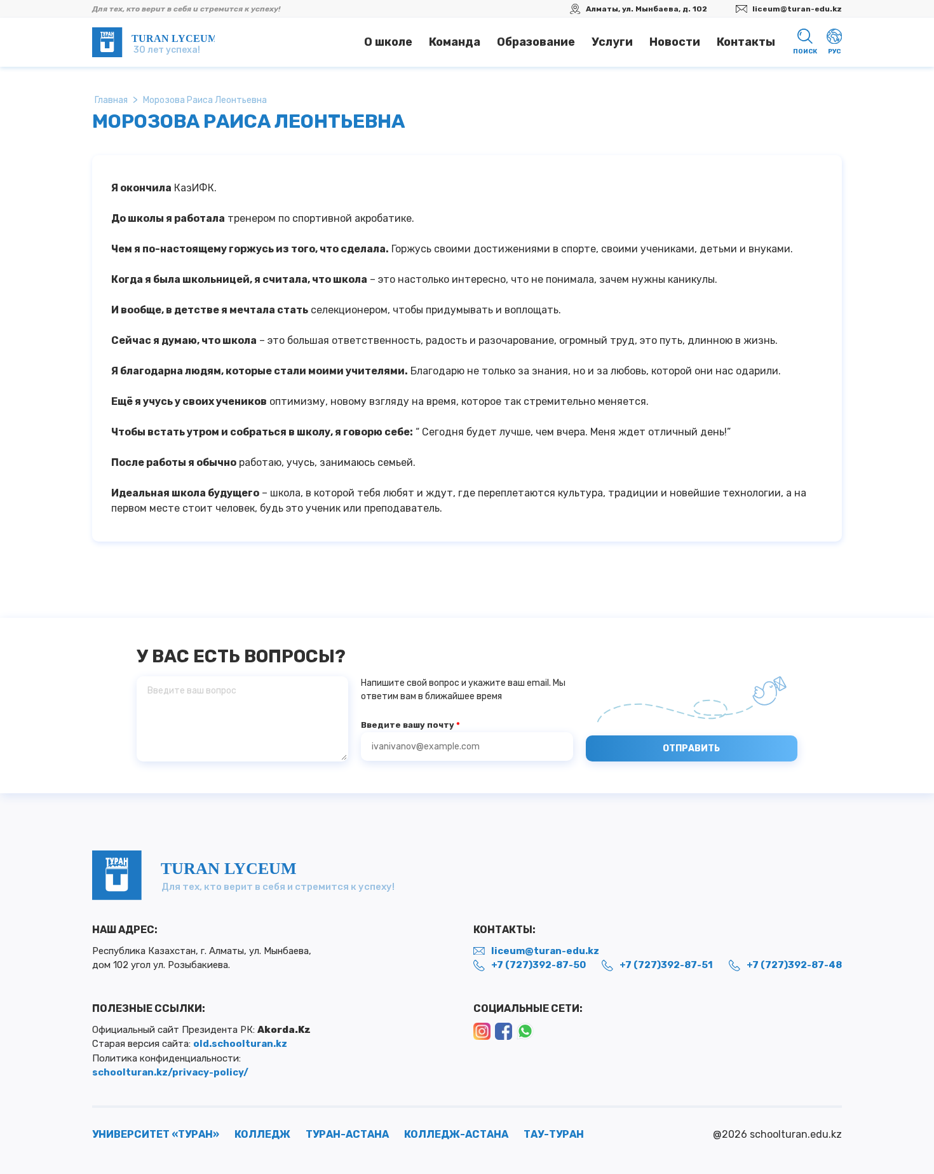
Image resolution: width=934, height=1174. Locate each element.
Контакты (746, 42)
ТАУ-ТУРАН (554, 1134)
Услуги (612, 42)
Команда (454, 42)
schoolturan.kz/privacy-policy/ (170, 1072)
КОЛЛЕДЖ (262, 1134)
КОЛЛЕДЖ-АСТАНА (456, 1134)
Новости (674, 42)
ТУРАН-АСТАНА (347, 1134)
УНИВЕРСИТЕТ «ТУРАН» (155, 1134)
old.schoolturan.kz (240, 1043)
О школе (388, 42)
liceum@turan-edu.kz (797, 8)
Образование (536, 42)
